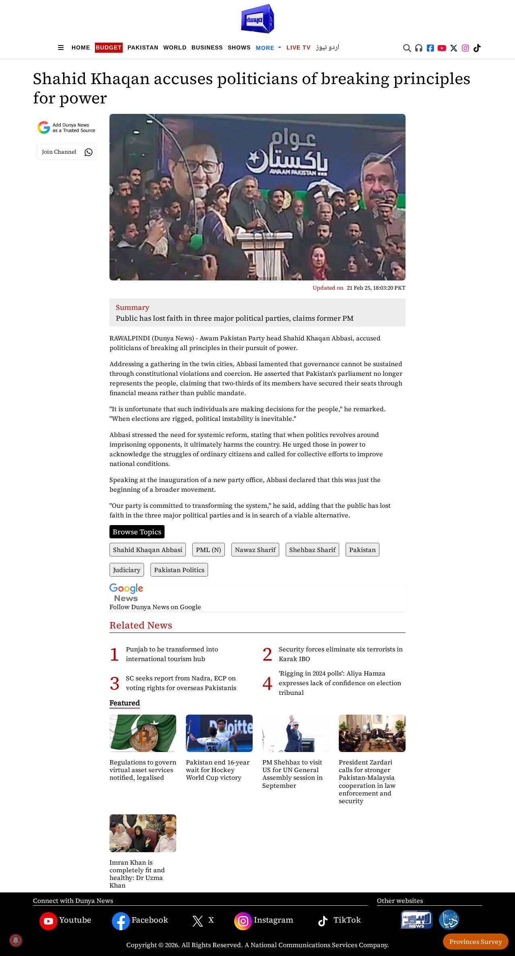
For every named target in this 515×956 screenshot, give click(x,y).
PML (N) (208, 549)
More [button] (266, 48)
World (175, 47)
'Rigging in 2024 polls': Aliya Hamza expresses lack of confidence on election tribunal (340, 683)
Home (81, 47)
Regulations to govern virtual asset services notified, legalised (142, 770)
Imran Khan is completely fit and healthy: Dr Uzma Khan (137, 874)
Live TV (298, 47)
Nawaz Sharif (255, 549)
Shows (239, 47)
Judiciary (126, 569)
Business (207, 47)
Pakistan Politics (179, 569)
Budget (109, 47)
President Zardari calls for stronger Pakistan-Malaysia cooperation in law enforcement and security (367, 781)
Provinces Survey (475, 941)
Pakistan (143, 47)
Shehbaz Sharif (312, 549)
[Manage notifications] (15, 940)
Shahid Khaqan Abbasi (147, 549)
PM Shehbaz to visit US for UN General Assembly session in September (292, 774)
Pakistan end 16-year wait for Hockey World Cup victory (217, 770)
